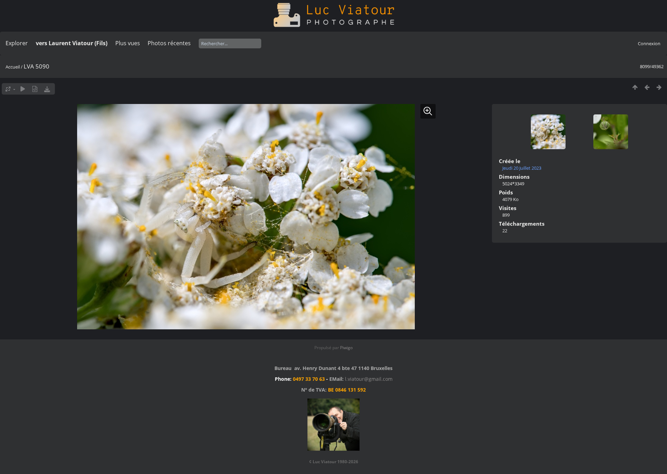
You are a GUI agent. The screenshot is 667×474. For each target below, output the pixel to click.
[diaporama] (23, 89)
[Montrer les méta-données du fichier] (35, 89)
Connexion (649, 43)
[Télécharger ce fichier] (47, 89)
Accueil (13, 67)
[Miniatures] (635, 87)
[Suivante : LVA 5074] (659, 87)
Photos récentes (169, 43)
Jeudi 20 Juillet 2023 (521, 168)
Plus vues (127, 43)
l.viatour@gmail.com (369, 379)
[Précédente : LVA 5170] (647, 87)
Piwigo (346, 348)
